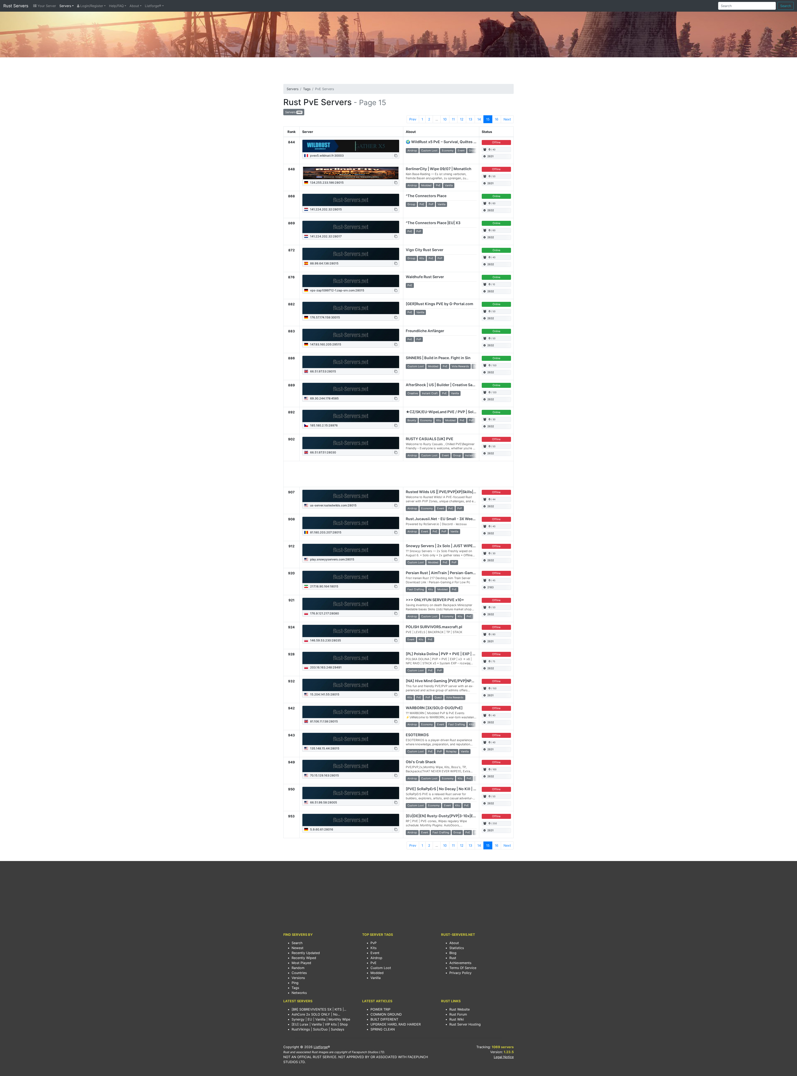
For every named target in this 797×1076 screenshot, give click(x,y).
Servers (65, 6)
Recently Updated (306, 953)
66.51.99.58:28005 (323, 802)
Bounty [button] (411, 420)
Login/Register (91, 6)
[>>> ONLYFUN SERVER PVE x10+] (350, 604)
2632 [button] (490, 210)
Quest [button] (438, 697)
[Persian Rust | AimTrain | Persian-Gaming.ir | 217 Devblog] (350, 577)
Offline (496, 142)
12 (461, 119)
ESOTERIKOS (417, 735)
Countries (299, 973)
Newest (297, 948)
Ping (295, 983)
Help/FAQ (116, 6)
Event (374, 953)
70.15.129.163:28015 (324, 775)
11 (453, 119)
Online (496, 196)
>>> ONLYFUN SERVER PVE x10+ (435, 600)
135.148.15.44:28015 (324, 748)
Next (507, 119)
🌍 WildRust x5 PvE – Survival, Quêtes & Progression (452, 142)
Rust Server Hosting (465, 1024)
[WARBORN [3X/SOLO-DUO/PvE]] (350, 712)
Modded (377, 973)
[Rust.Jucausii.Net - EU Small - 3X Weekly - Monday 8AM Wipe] (350, 523)
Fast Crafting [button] (415, 589)
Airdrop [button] (412, 150)
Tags (306, 89)
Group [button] (473, 150)
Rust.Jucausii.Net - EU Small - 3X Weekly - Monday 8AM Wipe (460, 519)
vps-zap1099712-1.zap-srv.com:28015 (336, 290)
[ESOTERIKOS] (350, 739)
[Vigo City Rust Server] (350, 254)
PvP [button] (431, 204)
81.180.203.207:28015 (325, 532)
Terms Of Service (462, 968)
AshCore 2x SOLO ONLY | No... (316, 1014)
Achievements (460, 963)
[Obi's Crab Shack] (350, 766)
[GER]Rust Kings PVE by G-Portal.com (439, 304)
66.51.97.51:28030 (322, 452)
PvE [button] (438, 185)
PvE (373, 963)
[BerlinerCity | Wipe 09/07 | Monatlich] (350, 173)
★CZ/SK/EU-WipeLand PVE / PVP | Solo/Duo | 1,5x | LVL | (456, 412)
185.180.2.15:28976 (323, 425)
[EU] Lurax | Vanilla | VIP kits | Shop (320, 1024)
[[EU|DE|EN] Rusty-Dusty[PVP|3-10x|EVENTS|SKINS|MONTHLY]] (350, 820)
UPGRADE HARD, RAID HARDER (395, 1024)
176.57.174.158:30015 (324, 317)
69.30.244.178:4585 (324, 398)
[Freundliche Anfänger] (350, 335)
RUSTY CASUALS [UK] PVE (429, 439)
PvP (373, 943)
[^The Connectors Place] (350, 200)
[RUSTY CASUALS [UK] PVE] (350, 443)
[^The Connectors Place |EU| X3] (350, 227)
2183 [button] (490, 587)
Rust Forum (458, 1014)
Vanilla (375, 978)
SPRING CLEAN (382, 1029)
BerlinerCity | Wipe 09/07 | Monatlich (438, 169)
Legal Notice (504, 1057)
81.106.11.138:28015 (323, 721)
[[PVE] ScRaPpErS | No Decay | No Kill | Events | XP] (350, 793)
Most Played (301, 963)
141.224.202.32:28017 (325, 236)
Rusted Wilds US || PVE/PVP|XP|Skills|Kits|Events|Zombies (458, 492)
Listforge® (153, 6)
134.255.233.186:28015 (326, 182)
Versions (298, 978)
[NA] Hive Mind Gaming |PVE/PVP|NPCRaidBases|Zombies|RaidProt (466, 681)
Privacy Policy (460, 973)
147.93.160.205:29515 (325, 344)
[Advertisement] (398, 71)
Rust (452, 958)
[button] (395, 155)
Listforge (321, 1047)
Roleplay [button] (451, 751)
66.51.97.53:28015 (322, 371)
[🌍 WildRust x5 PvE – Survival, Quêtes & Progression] (350, 146)
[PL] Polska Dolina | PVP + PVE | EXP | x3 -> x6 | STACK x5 (456, 654)
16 (496, 119)
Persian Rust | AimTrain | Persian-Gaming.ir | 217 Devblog (456, 573)
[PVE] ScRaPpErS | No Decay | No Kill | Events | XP (449, 789)
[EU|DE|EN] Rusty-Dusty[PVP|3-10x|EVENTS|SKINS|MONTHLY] (462, 816)
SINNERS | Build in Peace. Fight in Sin (438, 358)
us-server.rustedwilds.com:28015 (333, 505)
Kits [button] (421, 258)
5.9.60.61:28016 (321, 829)
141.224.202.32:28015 (325, 209)
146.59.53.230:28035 (325, 640)
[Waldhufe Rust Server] (350, 281)
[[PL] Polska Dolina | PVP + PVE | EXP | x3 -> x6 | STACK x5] (350, 658)
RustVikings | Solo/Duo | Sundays (318, 1029)
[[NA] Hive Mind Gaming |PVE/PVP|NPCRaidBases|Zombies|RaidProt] (350, 685)
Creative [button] (412, 393)
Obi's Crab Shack (421, 762)
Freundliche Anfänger (425, 331)
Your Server (46, 6)
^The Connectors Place (426, 196)
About (134, 6)
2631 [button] (490, 156)
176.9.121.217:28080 (324, 613)
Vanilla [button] (449, 185)
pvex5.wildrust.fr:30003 (326, 155)
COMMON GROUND (386, 1014)
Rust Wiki (456, 1019)
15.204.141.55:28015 (324, 694)
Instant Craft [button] (430, 393)
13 (470, 119)
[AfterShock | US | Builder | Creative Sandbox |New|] (350, 389)
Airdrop (376, 958)
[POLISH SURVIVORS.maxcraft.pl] (350, 631)
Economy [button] (448, 150)
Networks (299, 993)
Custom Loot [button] (429, 150)
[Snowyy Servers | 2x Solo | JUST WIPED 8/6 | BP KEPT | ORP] (350, 550)
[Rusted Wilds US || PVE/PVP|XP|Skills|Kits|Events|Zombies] (350, 496)
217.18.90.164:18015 (323, 586)
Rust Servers (15, 5)
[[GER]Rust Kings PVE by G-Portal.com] (350, 308)
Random (298, 968)
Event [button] (461, 150)
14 (479, 119)
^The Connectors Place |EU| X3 (433, 223)
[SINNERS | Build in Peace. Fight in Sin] (350, 362)
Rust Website (459, 1009)
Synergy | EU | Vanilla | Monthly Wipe (321, 1019)
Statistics (456, 948)
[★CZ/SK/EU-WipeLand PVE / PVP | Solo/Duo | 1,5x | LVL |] (350, 416)
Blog (452, 953)
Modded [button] (426, 185)
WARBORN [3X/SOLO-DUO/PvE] (434, 708)
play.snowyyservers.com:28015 (331, 559)
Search (785, 6)
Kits (373, 948)
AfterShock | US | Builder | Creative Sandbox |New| (450, 385)
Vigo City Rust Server (424, 250)
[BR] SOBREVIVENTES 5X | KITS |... (319, 1009)
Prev (412, 119)
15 (488, 119)
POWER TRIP (380, 1009)
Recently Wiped (304, 958)
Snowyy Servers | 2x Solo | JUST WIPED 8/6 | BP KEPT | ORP (458, 546)
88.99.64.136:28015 (324, 263)
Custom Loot (380, 968)
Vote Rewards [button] (460, 366)
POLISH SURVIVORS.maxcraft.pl (434, 627)
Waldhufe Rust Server (425, 277)
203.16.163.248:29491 (325, 667)
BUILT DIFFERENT (384, 1019)
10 (445, 119)
